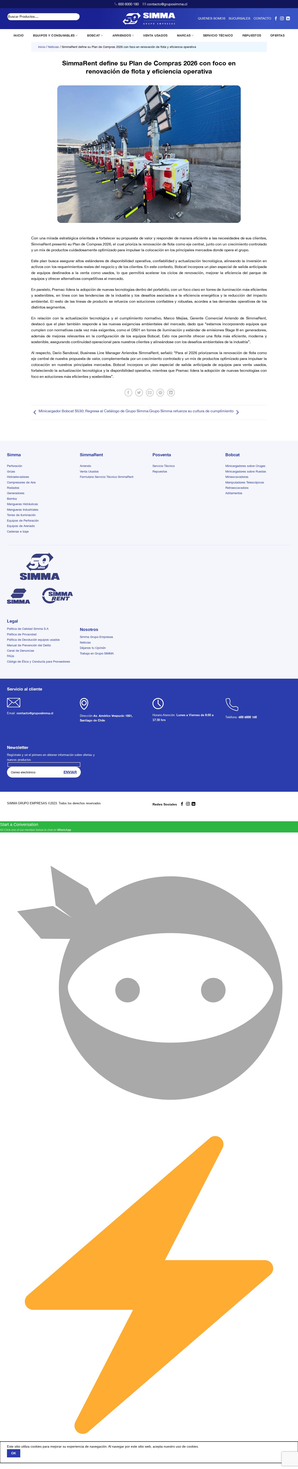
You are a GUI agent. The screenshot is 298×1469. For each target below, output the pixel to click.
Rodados (13, 488)
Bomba (12, 498)
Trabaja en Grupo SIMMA (97, 653)
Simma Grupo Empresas (96, 637)
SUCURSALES (239, 18)
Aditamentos (233, 493)
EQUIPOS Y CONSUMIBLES (53, 35)
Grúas (11, 471)
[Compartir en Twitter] (139, 392)
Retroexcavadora (236, 488)
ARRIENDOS (121, 35)
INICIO (19, 35)
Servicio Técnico (163, 466)
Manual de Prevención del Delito (29, 645)
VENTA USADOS (155, 35)
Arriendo (85, 466)
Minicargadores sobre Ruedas (245, 471)
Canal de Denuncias (20, 650)
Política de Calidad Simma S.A (27, 629)
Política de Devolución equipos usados (33, 639)
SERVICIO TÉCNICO (218, 35)
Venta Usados (89, 471)
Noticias (53, 47)
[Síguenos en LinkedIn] (288, 18)
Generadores (15, 493)
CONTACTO (262, 18)
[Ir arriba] (288, 1462)
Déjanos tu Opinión (93, 648)
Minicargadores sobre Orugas (245, 466)
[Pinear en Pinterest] (160, 392)
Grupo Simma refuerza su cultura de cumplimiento (191, 411)
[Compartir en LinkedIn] (171, 392)
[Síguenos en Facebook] (276, 18)
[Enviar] (84, 16)
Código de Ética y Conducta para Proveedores (38, 661)
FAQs (10, 656)
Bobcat (232, 454)
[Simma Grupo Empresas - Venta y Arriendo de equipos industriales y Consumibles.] (149, 18)
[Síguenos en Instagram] (282, 18)
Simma (14, 454)
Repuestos (159, 471)
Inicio (41, 47)
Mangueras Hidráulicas (22, 504)
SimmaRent (91, 454)
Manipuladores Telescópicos (244, 482)
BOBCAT (93, 35)
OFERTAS (277, 35)
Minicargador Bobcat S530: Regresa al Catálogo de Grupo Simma (94, 411)
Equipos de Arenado (21, 526)
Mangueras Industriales (22, 509)
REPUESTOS (251, 35)
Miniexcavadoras (236, 477)
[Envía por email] (150, 392)
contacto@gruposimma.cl (167, 4)
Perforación (14, 466)
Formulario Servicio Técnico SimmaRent (106, 477)
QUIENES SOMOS (211, 18)
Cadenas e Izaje (18, 531)
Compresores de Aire (21, 482)
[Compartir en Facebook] (128, 392)
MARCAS (184, 35)
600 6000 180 (128, 4)
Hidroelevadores (18, 477)
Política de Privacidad (22, 634)
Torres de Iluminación (21, 515)
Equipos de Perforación (23, 520)
